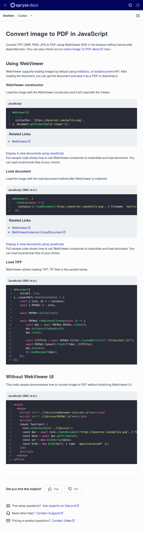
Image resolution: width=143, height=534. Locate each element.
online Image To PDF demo (81, 49)
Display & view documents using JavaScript (35, 153)
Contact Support (48, 513)
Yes (56, 489)
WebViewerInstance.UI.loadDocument (37, 232)
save (79, 76)
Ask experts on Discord (59, 506)
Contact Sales (62, 520)
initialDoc (83, 71)
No (76, 489)
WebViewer (19, 141)
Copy (129, 122)
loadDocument (104, 71)
